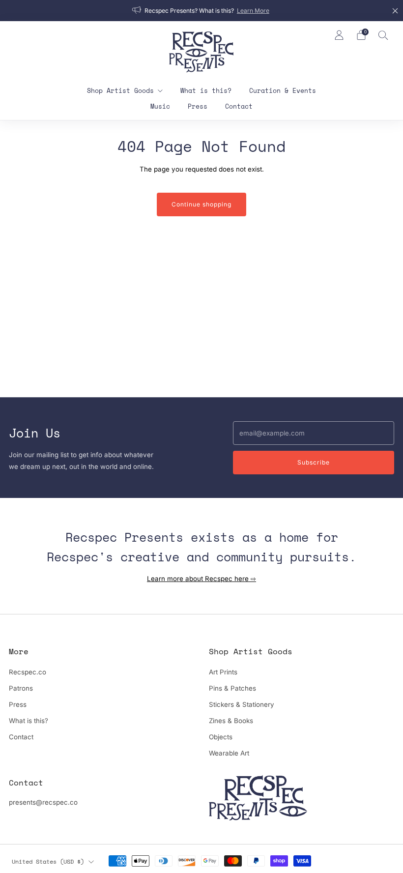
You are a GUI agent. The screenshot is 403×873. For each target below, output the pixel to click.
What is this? (205, 90)
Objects (220, 737)
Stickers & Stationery (241, 704)
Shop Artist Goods (120, 90)
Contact (239, 106)
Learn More (253, 10)
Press (197, 106)
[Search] (383, 35)
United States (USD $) (48, 861)
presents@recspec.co (43, 802)
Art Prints (223, 672)
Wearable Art (229, 753)
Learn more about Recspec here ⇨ (201, 578)
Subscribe (313, 462)
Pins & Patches (232, 688)
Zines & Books (231, 721)
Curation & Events (282, 90)
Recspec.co (27, 672)
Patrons (21, 688)
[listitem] (201, 10)
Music (160, 106)
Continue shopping (201, 204)
